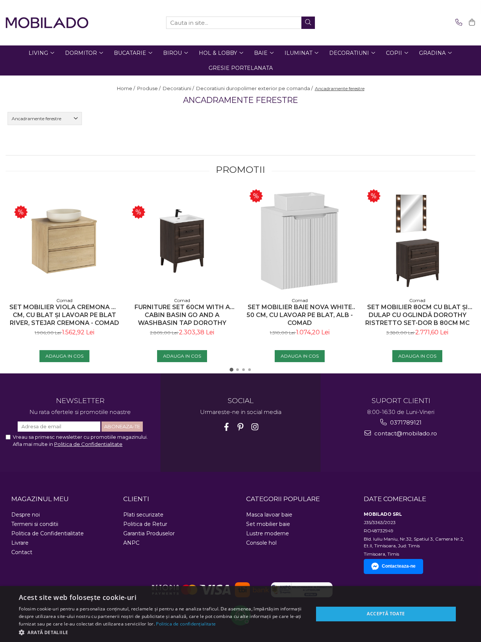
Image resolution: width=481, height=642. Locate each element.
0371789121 (405, 422)
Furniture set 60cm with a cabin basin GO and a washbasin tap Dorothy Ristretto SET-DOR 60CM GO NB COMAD (182, 315)
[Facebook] (226, 427)
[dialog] (240, 614)
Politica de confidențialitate (186, 624)
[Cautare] (308, 23)
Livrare (20, 542)
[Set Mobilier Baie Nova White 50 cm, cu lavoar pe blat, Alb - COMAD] (300, 240)
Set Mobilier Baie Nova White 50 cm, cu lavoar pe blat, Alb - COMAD (300, 315)
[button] (162, 632)
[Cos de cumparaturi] (470, 23)
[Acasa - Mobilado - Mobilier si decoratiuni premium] (47, 22)
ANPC (131, 542)
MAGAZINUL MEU (40, 499)
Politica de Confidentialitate (88, 444)
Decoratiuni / (179, 88)
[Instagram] (255, 427)
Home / (126, 88)
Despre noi (25, 514)
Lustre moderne (267, 533)
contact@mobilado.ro (405, 433)
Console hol (261, 542)
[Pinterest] (240, 427)
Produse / (149, 88)
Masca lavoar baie (269, 514)
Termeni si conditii (34, 524)
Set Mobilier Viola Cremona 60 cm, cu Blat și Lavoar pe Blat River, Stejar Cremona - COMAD (64, 315)
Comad (64, 300)
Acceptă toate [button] (386, 613)
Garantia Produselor (149, 533)
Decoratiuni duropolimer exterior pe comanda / (255, 88)
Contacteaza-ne (399, 566)
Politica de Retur (145, 524)
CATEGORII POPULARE (283, 499)
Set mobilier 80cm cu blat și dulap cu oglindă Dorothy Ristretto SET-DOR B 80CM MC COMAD (417, 315)
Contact (21, 552)
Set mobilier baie (268, 524)
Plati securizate (143, 514)
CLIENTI (136, 499)
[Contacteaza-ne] (457, 23)
